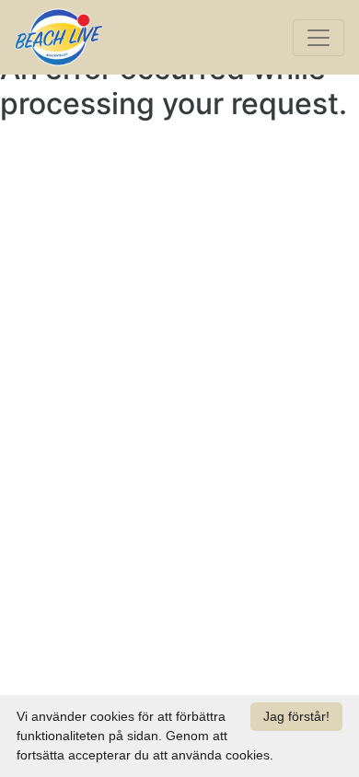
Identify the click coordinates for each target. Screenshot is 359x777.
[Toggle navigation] (318, 37)
